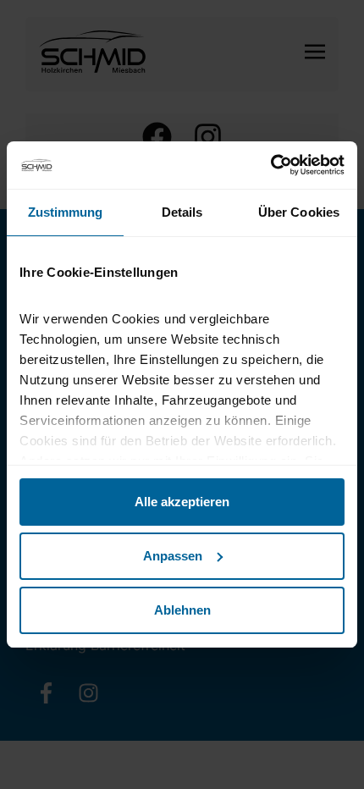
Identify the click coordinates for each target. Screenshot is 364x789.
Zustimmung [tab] (65, 212)
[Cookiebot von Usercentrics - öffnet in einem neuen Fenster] (270, 165)
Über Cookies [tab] (298, 212)
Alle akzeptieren (182, 501)
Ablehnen (182, 610)
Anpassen (172, 556)
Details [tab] (182, 212)
